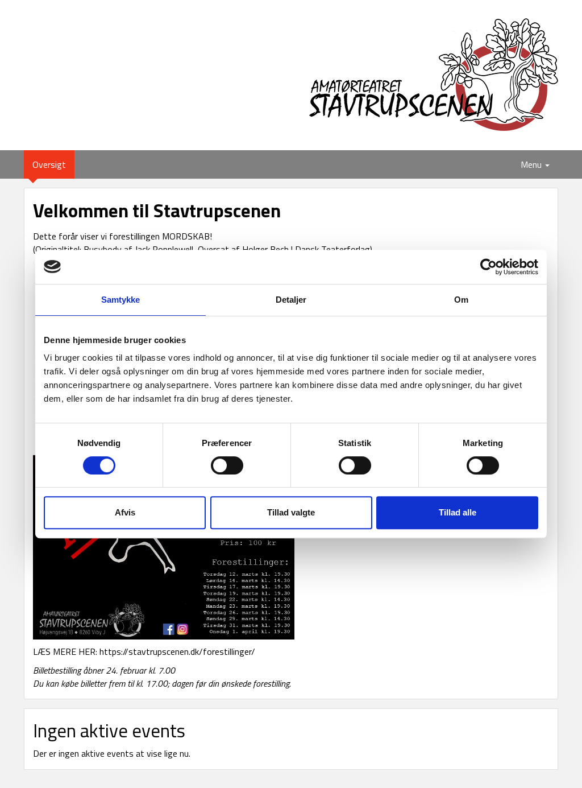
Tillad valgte (291, 512)
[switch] (227, 465)
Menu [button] (532, 164)
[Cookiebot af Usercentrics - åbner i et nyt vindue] (488, 266)
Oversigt (53, 164)
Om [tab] (461, 299)
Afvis (125, 512)
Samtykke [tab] (120, 299)
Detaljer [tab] (291, 299)
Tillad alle (457, 512)
